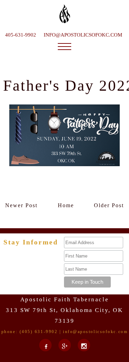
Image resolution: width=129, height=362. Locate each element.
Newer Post (21, 205)
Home (66, 205)
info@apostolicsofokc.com (83, 35)
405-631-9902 (20, 35)
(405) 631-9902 (39, 331)
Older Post (109, 205)
